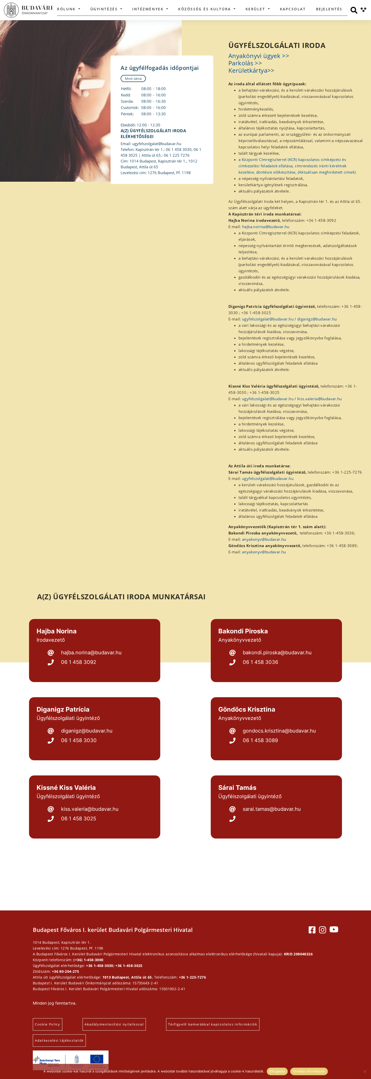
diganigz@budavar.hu (317, 318)
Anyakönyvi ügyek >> (258, 55)
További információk (309, 1071)
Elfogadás (277, 1071)
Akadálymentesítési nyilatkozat (114, 1024)
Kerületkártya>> (251, 70)
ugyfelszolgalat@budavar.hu (268, 318)
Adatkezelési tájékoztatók (59, 1040)
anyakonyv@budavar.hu (264, 539)
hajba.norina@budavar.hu (265, 226)
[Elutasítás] (364, 1071)
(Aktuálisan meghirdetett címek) (327, 172)
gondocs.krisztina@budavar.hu (279, 731)
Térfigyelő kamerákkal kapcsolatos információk (212, 1024)
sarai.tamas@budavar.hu (272, 809)
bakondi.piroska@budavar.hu (277, 653)
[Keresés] (354, 10)
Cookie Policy (47, 1024)
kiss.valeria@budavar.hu (319, 398)
